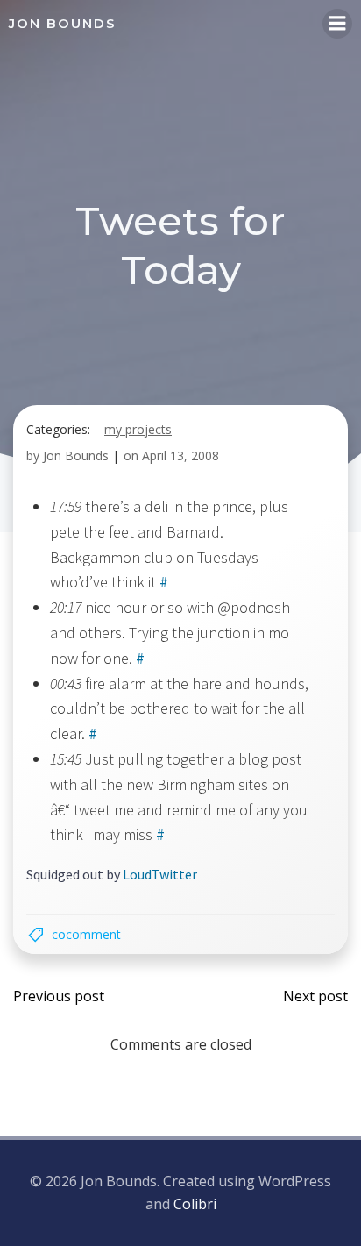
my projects (138, 429)
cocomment (86, 934)
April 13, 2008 (180, 455)
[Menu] (337, 24)
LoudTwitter (160, 874)
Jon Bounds (76, 455)
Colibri (194, 1204)
